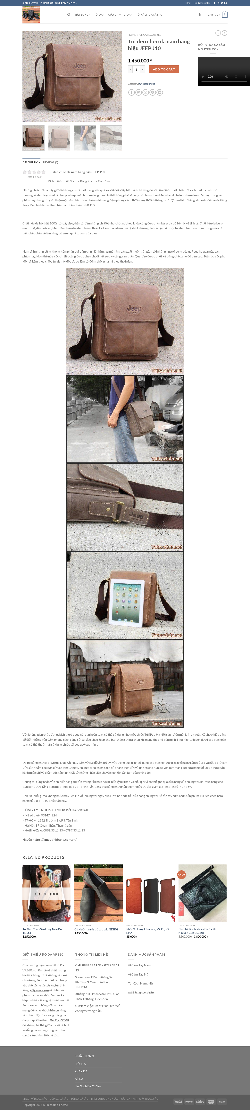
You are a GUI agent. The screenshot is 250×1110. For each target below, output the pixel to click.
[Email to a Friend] (145, 92)
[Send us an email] (225, 3)
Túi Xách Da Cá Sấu (149, 14)
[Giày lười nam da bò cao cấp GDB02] (98, 893)
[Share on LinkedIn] (159, 92)
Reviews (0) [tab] (50, 162)
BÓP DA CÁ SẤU (59, 1098)
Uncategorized (150, 34)
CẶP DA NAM (129, 1098)
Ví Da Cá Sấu (39, 1098)
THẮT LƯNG (80, 14)
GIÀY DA (113, 14)
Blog (188, 2)
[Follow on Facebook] (214, 3)
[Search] (68, 14)
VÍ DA (127, 14)
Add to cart (164, 69)
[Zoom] (27, 117)
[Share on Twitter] (138, 92)
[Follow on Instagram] (218, 3)
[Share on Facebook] (131, 92)
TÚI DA (98, 14)
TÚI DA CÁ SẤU (79, 1098)
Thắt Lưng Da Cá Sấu (105, 1098)
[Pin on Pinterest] (152, 92)
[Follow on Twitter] (222, 3)
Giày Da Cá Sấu (148, 1098)
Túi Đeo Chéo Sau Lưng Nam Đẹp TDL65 (42, 931)
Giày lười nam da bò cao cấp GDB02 (96, 929)
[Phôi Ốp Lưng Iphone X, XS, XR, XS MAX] (150, 893)
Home (132, 34)
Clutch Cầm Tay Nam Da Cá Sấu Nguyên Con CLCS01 (198, 931)
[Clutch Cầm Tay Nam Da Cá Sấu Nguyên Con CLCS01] (203, 893)
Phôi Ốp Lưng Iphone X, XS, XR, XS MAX (147, 931)
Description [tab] (31, 162)
